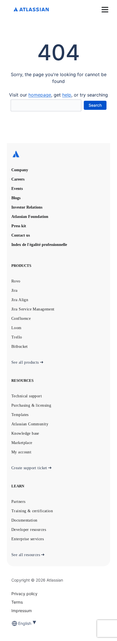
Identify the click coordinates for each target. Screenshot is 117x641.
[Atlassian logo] (31, 10)
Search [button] (95, 105)
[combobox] (18, 623)
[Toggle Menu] (105, 9)
